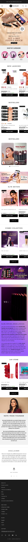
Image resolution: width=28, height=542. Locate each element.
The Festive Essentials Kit (8, 209)
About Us (3, 483)
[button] (4, 91)
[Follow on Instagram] (9, 535)
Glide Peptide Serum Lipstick (9, 89)
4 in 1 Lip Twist (5, 382)
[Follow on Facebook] (2, 535)
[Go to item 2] (14, 273)
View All (14, 220)
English (3, 520)
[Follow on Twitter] (5, 535)
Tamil (2, 525)
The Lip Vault (5, 251)
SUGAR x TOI (4, 514)
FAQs (2, 494)
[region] (14, 27)
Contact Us (4, 496)
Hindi (2, 522)
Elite (2, 492)
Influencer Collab (5, 507)
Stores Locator (4, 485)
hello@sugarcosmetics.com (8, 531)
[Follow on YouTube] (12, 535)
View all (14, 261)
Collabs (3, 511)
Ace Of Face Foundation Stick (8, 126)
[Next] (25, 152)
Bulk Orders (4, 505)
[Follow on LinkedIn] (16, 535)
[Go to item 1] (14, 176)
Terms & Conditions (6, 489)
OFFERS (3, 498)
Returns (3, 487)
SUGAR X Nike (4, 509)
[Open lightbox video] (7, 154)
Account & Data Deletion (7, 501)
